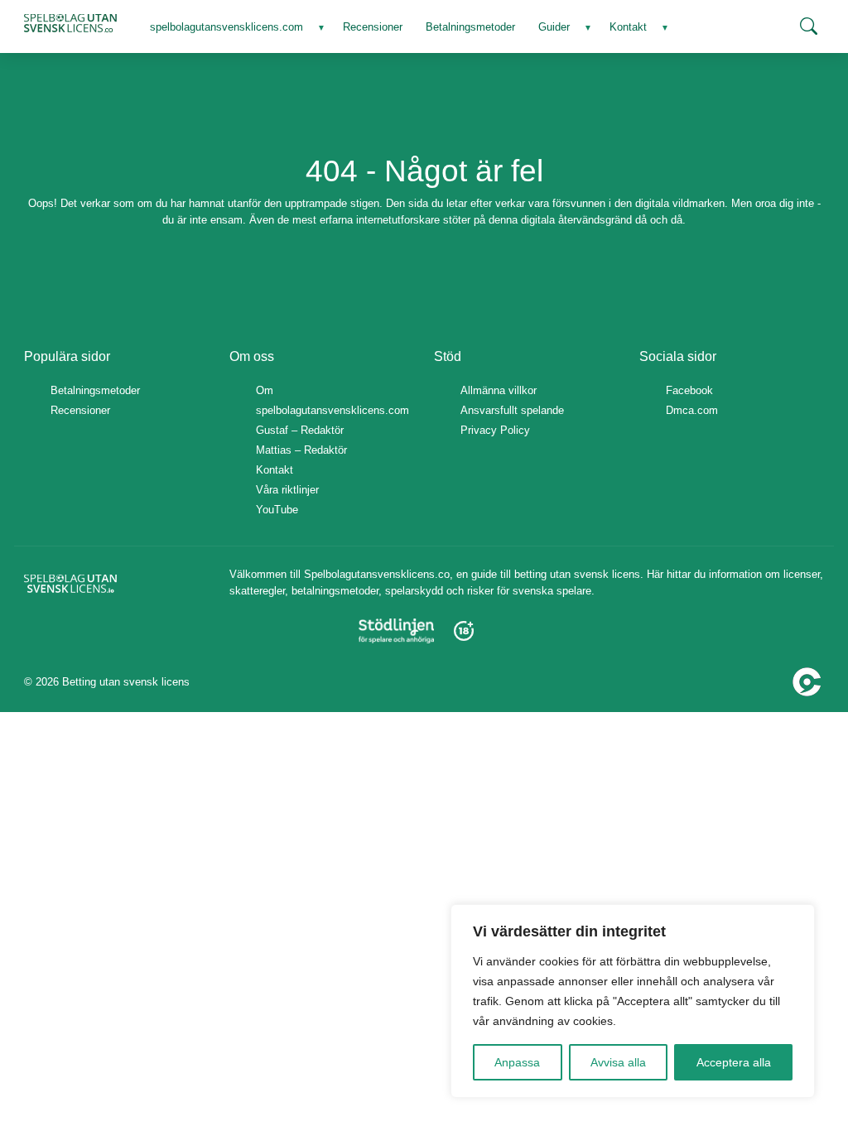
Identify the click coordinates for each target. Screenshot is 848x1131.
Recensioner (80, 410)
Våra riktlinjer (287, 490)
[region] (632, 1001)
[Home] (70, 23)
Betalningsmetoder (95, 390)
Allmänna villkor (498, 390)
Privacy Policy (495, 430)
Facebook (689, 390)
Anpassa (517, 1062)
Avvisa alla (618, 1062)
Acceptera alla (733, 1062)
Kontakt (274, 470)
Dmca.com (692, 410)
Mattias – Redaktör (301, 450)
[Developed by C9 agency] (807, 681)
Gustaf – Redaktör (300, 430)
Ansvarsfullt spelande (512, 410)
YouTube (277, 509)
